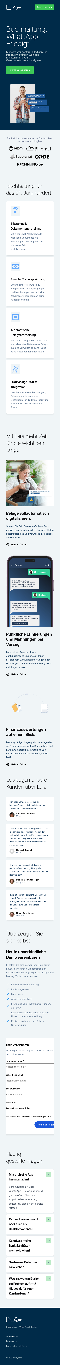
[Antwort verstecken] (48, 1174)
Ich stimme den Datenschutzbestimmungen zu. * (28, 1116)
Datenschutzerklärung (16, 1346)
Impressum (11, 1341)
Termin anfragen (46, 1124)
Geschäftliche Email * (13, 1075)
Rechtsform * (9, 1102)
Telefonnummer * (11, 1089)
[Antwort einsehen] (48, 1219)
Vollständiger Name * (13, 1061)
